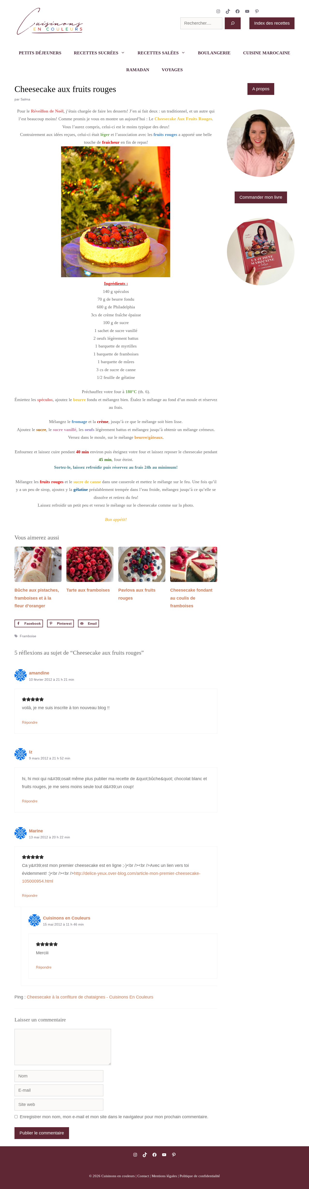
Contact (143, 1176)
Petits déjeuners (40, 52)
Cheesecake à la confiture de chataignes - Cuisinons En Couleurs (90, 997)
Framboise (28, 636)
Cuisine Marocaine (266, 52)
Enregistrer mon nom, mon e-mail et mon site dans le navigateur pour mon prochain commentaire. (114, 1116)
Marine (36, 830)
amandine (39, 673)
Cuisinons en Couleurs (66, 918)
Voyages (172, 69)
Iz (30, 752)
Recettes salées (158, 52)
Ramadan (137, 69)
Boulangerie (214, 52)
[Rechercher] (233, 23)
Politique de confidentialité (200, 1176)
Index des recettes (272, 23)
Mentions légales (164, 1176)
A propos (260, 88)
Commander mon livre (260, 197)
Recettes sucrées (96, 52)
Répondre (29, 722)
